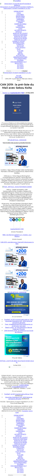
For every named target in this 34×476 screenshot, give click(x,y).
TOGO (19, 13)
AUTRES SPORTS (20, 30)
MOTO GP (20, 46)
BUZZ (20, 52)
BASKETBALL (20, 16)
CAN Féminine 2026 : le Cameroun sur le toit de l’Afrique (18, 331)
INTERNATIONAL (18, 43)
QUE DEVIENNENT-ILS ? (19, 62)
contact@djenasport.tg (19, 386)
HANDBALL (20, 19)
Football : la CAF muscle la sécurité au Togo (18, 319)
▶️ (15, 110)
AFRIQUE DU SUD (20, 39)
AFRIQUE (19, 32)
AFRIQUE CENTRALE (20, 35)
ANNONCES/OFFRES (20, 57)
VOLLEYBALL (20, 21)
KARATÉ (20, 25)
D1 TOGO (20, 65)
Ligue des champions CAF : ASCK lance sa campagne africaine (18, 322)
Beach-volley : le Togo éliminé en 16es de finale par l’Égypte (18, 328)
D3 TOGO (20, 68)
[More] (23, 219)
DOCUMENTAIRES (20, 58)
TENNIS (20, 22)
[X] (13, 219)
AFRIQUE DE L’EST (20, 36)
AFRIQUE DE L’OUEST (20, 33)
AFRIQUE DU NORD (20, 38)
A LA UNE (20, 51)
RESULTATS (19, 63)
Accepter (25, 411)
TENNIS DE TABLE (20, 24)
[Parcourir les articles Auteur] (17, 227)
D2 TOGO (20, 66)
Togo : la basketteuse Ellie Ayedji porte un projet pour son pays (19, 325)
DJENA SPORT (19, 11)
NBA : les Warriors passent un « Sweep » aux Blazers (17, 235)
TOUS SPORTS (20, 47)
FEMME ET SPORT (18, 41)
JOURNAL (20, 60)
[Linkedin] (16, 219)
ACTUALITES (20, 55)
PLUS (18, 49)
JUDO (20, 28)
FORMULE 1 (20, 44)
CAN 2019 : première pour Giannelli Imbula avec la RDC (17, 243)
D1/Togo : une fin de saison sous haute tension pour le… (17, 361)
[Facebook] (10, 219)
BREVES (20, 54)
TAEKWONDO (20, 27)
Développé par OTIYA (17, 113)
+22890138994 (24, 385)
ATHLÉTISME (20, 17)
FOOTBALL (20, 14)
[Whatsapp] (19, 219)
